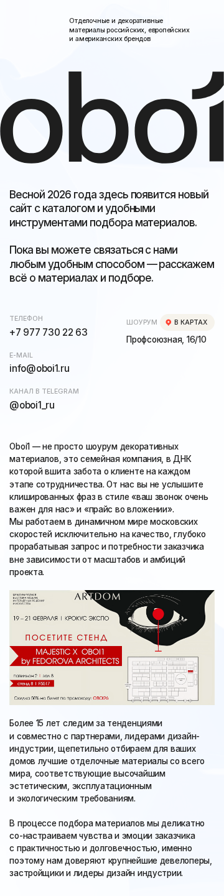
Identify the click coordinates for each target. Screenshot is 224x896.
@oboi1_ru (31, 405)
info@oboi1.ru (39, 368)
